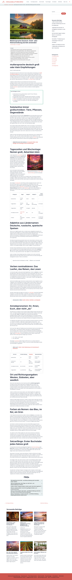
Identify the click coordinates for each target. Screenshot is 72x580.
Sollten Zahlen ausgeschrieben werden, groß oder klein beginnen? (26, 486)
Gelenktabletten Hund (19, 577)
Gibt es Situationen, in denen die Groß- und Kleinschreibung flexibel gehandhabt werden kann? (24, 494)
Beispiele (31, 354)
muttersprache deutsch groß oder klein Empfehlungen (21, 49)
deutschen (15, 86)
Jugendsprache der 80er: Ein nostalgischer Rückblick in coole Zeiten (58, 29)
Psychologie (48, 1)
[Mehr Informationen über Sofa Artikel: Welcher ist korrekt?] (40, 546)
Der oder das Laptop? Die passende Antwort (12, 553)
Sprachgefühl (18, 333)
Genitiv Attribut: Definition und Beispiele (31, 300)
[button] (69, 2)
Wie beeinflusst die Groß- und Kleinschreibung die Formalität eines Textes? (25, 481)
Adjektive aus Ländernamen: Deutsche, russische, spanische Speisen (24, 53)
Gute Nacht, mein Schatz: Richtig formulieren (10, 523)
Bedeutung (26, 188)
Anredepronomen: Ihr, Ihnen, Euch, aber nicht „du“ (20, 56)
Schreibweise (17, 183)
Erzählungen (31, 292)
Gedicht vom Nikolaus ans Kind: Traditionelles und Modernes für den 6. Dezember (58, 46)
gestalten (22, 186)
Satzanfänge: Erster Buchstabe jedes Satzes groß (20, 59)
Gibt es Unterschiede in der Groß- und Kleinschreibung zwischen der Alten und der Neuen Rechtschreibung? (26, 491)
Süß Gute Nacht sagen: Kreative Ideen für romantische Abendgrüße (58, 35)
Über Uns (65, 1)
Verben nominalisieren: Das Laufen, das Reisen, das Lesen (22, 54)
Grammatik (41, 1)
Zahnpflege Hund (42, 577)
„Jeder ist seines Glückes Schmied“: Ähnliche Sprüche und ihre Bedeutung (58, 23)
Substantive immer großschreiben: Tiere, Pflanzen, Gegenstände (23, 50)
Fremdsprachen (34, 1)
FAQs (12, 61)
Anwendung (16, 341)
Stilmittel (60, 1)
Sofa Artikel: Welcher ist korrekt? (40, 553)
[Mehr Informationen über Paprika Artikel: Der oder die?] (26, 546)
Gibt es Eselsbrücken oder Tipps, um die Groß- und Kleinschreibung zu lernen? (22, 484)
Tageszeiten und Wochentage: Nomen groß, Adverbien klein (22, 52)
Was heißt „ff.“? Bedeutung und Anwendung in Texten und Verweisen (58, 40)
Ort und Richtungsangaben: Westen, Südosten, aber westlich (22, 57)
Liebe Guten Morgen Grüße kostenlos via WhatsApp (39, 523)
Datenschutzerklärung (14, 576)
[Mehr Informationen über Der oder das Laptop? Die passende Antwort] (12, 546)
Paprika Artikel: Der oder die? (26, 553)
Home (28, 1)
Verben (14, 99)
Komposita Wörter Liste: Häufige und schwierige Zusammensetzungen (25, 142)
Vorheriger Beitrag (8, 503)
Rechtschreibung (35, 447)
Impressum (24, 576)
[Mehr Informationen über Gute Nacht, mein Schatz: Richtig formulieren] (12, 516)
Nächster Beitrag (44, 503)
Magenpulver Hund (32, 577)
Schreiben (54, 1)
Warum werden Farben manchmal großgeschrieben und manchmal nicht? (24, 488)
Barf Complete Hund (53, 577)
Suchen (53, 11)
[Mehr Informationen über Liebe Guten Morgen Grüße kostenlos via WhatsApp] (40, 516)
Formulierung (31, 79)
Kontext (34, 137)
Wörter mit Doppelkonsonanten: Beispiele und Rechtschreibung (25, 524)
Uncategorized (55, 65)
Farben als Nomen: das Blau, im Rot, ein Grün (19, 58)
